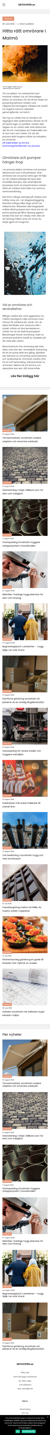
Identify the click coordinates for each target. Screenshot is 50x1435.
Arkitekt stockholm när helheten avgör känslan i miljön (23, 1013)
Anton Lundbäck (27, 24)
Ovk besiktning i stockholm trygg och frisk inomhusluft (22, 857)
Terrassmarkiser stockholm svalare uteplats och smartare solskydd (21, 439)
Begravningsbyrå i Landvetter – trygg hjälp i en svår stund (22, 648)
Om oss (25, 1413)
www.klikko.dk (27, 1388)
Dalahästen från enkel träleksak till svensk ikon (21, 804)
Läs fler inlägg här (25, 376)
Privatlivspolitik (28, 1431)
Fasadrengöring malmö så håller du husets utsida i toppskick (21, 909)
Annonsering (25, 1409)
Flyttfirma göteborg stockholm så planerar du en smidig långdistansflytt (23, 700)
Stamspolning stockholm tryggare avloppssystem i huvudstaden (21, 544)
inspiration (8, 19)
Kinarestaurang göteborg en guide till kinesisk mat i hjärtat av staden (22, 961)
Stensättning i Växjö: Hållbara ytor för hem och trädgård (22, 491)
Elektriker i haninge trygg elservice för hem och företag (22, 596)
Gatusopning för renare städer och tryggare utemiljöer (21, 752)
